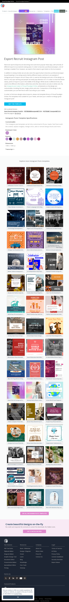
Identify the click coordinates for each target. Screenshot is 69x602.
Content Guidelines (57, 557)
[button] (13, 11)
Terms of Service (57, 548)
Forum (22, 554)
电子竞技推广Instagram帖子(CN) (52, 111)
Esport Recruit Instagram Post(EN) (13, 111)
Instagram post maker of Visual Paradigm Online (22, 86)
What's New (39, 551)
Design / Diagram (25, 551)
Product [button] (4, 11)
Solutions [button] (39, 11)
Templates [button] (47, 11)
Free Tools (23, 565)
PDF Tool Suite (8, 548)
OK (18, 597)
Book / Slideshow (25, 548)
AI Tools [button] (23, 11)
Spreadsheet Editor (10, 565)
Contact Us (39, 557)
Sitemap (22, 568)
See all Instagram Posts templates (34, 513)
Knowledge (23, 562)
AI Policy (54, 551)
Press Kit (38, 554)
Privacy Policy (56, 554)
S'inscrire (56, 11)
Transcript (9, 149)
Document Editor (9, 559)
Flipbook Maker (8, 551)
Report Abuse (56, 562)
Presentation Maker (10, 562)
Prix (52, 11)
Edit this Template (15, 104)
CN (20, 113)
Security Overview (57, 559)
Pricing (6, 568)
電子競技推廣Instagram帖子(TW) (33, 111)
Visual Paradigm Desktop (22, 1)
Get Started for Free (34, 531)
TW (18, 113)
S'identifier (62, 11)
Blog (21, 559)
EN (15, 113)
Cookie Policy (18, 593)
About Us (38, 548)
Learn (21, 557)
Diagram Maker (9, 554)
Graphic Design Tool (10, 557)
